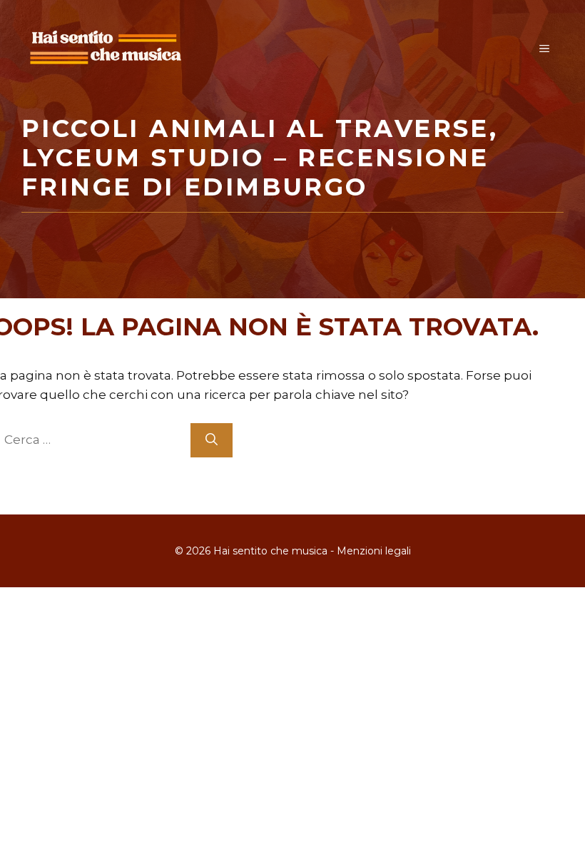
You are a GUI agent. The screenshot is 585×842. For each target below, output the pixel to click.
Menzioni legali (374, 550)
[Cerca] (211, 440)
